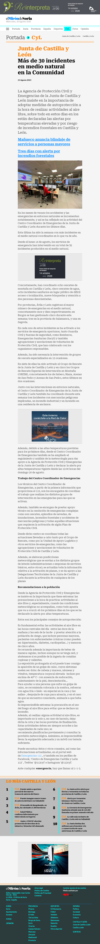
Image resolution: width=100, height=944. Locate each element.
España (47, 29)
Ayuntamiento (11, 912)
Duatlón (54, 926)
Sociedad (76, 912)
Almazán (31, 935)
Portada (16, 29)
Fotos (75, 29)
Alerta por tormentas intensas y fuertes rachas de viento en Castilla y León (73, 800)
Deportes (58, 29)
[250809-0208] (50, 426)
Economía (76, 915)
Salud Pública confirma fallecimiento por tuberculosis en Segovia (26, 814)
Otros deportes (56, 929)
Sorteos (77, 932)
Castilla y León (88, 36)
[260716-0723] (50, 859)
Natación (54, 923)
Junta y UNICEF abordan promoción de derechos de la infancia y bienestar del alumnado (29, 823)
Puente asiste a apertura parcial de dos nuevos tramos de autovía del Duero (28, 791)
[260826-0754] (50, 6)
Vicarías (31, 926)
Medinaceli (32, 937)
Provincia (36, 29)
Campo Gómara (34, 929)
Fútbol (53, 912)
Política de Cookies (42, 891)
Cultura (76, 918)
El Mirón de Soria (27, 18)
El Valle (31, 915)
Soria (25, 29)
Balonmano (55, 920)
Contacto (38, 896)
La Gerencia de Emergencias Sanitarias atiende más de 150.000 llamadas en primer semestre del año (77, 810)
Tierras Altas (33, 918)
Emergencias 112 (31, 755)
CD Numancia (56, 909)
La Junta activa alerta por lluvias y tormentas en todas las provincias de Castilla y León (75, 791)
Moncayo (31, 932)
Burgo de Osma (34, 920)
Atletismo (54, 918)
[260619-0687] (50, 266)
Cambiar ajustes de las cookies (74, 888)
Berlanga (31, 912)
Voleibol (54, 915)
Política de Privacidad (43, 893)
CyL (67, 29)
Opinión (85, 29)
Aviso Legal (39, 888)
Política (76, 909)
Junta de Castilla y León (71, 36)
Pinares (31, 909)
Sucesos (9, 915)
